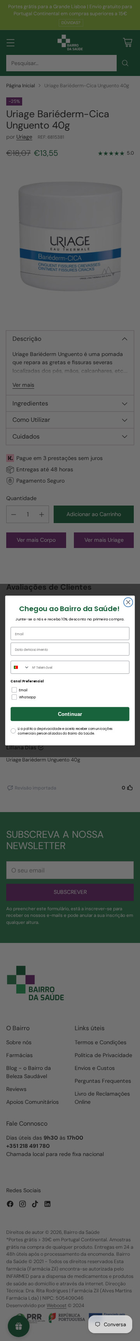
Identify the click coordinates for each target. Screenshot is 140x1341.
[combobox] (20, 667)
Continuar (70, 714)
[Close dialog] (128, 602)
